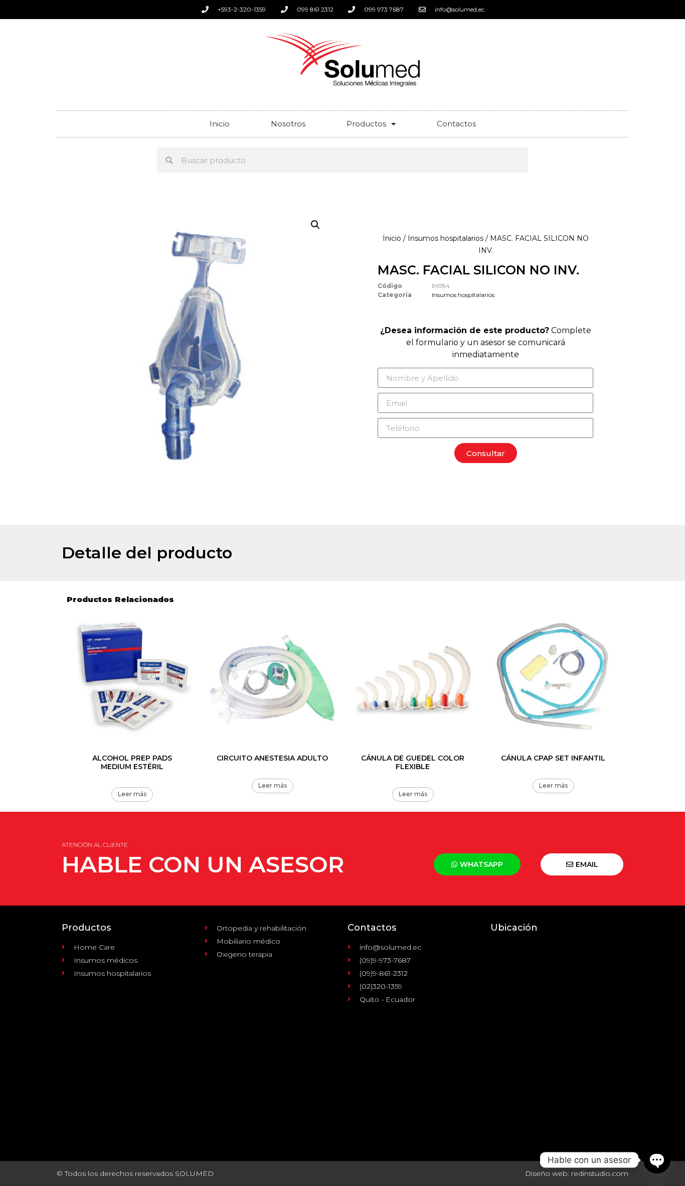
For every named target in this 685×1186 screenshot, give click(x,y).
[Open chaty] (656, 1159)
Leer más (132, 794)
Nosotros (288, 123)
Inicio (220, 123)
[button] (315, 225)
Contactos (456, 123)
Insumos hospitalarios (445, 238)
